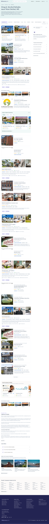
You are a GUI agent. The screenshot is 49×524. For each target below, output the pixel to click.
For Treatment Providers (5, 509)
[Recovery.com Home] (4, 1)
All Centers (2, 4)
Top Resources (41, 499)
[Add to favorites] (12, 44)
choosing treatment (14, 419)
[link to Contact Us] (2, 517)
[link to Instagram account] (9, 517)
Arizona (3, 468)
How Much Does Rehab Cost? (42, 504)
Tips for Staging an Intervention (43, 503)
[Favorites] (47, 1)
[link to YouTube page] (5, 517)
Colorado (16, 468)
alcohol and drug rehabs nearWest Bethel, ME (7, 12)
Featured (4, 114)
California (7, 114)
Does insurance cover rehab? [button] (37, 44)
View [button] (3, 211)
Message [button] (8, 211)
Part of (6, 225)
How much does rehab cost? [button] (37, 46)
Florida (11, 114)
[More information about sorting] (47, 23)
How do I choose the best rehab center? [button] (39, 53)
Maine (9, 4)
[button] (44, 23)
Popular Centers (16, 499)
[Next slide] (29, 33)
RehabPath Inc (34, 520)
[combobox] (20, 1)
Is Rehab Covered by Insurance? (43, 502)
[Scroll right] (47, 22)
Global (14, 114)
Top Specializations (29, 499)
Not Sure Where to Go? (5, 499)
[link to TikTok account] (7, 517)
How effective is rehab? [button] (36, 51)
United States (6, 4)
